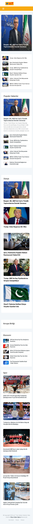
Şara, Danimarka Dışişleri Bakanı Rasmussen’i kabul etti (18, 63)
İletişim (22, 520)
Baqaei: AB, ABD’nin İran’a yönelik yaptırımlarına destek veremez (16, 46)
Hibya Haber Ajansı (15, 517)
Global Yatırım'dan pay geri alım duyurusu (18, 357)
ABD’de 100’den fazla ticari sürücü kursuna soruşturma (19, 84)
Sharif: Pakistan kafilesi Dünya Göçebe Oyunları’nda (18, 74)
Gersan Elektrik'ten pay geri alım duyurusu (19, 346)
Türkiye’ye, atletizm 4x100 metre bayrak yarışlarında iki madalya (16, 423)
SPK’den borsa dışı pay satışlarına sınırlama (19, 340)
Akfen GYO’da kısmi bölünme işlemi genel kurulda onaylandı (19, 351)
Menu (3, 8)
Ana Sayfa (11, 520)
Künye (17, 520)
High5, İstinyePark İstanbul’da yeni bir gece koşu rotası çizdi (15, 503)
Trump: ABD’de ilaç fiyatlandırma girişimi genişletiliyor (19, 68)
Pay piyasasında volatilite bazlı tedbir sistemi (18, 362)
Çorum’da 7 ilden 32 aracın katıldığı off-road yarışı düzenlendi (16, 477)
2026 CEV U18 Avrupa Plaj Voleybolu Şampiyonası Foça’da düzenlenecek (15, 397)
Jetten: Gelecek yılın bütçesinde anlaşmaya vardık (19, 79)
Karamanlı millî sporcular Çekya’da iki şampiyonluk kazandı (15, 450)
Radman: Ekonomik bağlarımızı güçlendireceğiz (18, 163)
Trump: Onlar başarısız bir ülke (18, 58)
